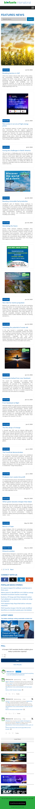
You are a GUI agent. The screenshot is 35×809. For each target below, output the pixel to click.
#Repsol (12, 681)
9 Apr (24, 699)
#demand (18, 727)
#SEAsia (26, 727)
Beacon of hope (8, 526)
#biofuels (8, 689)
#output (19, 689)
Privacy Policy (21, 807)
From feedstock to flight (10, 403)
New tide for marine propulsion (13, 303)
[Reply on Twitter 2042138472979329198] (6, 714)
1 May (24, 679)
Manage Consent (14, 807)
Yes (5, 655)
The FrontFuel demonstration (12, 452)
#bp (9, 702)
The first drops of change (11, 428)
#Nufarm (8, 701)
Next (11, 569)
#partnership (29, 701)
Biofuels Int (9, 679)
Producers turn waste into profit (13, 477)
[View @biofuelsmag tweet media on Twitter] (22, 690)
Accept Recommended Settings (17, 803)
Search (30, 19)
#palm (22, 721)
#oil (24, 721)
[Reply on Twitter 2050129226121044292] (6, 694)
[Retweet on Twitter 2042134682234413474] (10, 733)
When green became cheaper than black (17, 502)
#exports (28, 721)
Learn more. (30, 798)
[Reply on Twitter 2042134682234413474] (6, 733)
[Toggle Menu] (32, 7)
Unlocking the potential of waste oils (15, 327)
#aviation (15, 689)
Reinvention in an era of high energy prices (15, 125)
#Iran (8, 684)
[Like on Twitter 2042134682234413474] (13, 733)
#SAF (11, 689)
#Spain (7, 681)
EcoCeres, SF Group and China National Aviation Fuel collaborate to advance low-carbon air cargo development (16, 599)
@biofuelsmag (17, 679)
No (5, 657)
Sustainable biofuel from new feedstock (16, 378)
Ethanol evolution (8, 551)
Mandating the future (10, 226)
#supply (22, 727)
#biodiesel (18, 722)
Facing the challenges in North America (16, 150)
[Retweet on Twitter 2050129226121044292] (10, 694)
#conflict (8, 729)
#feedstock (12, 709)
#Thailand (8, 721)
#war (11, 684)
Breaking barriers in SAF (11, 73)
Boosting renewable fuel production (15, 201)
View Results (17, 664)
